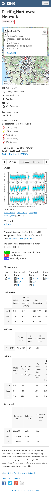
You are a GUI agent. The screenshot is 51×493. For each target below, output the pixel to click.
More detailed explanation (21, 238)
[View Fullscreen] (5, 40)
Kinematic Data (10, 95)
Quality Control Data (13, 91)
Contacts (30, 490)
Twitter (10, 483)
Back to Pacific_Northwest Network (19, 473)
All (9, 278)
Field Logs (9, 88)
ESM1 (11, 127)
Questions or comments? (11, 478)
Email (22, 483)
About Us (21, 490)
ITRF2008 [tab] (25, 162)
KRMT (12, 138)
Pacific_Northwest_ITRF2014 (15, 154)
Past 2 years (9, 215)
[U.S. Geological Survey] (8, 2)
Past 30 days (9, 212)
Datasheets (11, 106)
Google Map (11, 52)
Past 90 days (22, 212)
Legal (37, 490)
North (20, 278)
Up (18, 285)
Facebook (4, 483)
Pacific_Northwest (14, 151)
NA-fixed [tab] (12, 162)
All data (20, 215)
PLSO (11, 135)
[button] (6, 63)
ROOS (11, 142)
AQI (5, 102)
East (19, 281)
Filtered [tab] (37, 162)
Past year (33, 212)
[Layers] (44, 31)
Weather (7, 99)
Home (14, 490)
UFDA (12, 131)
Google (16, 483)
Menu (45, 3)
